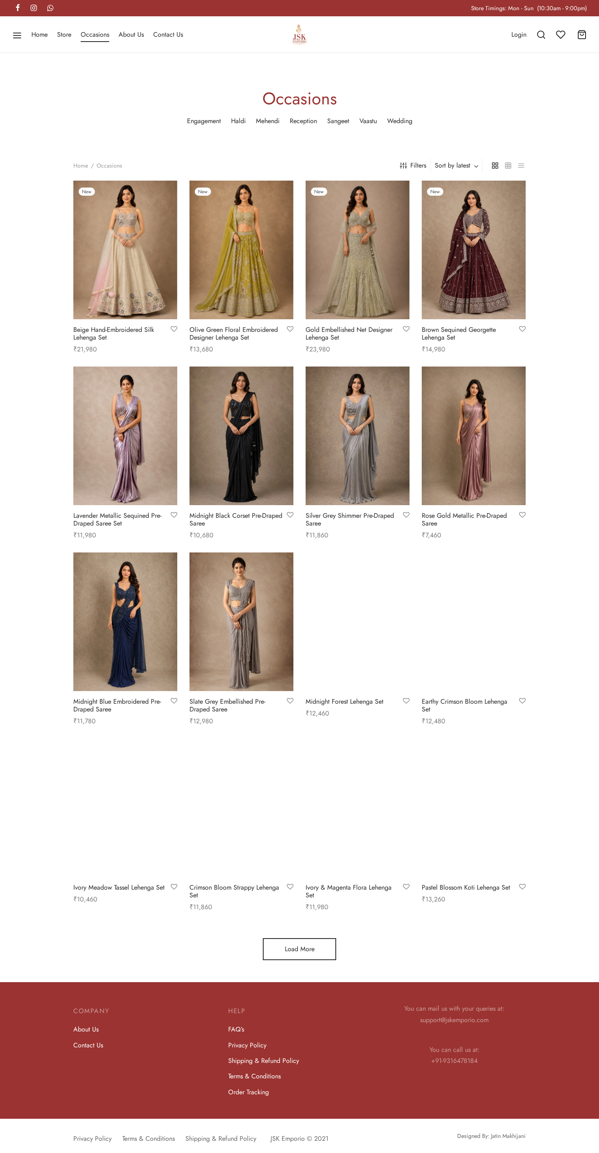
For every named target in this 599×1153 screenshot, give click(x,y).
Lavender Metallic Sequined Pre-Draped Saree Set (117, 519)
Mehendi (268, 121)
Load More (300, 949)
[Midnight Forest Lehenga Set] (358, 621)
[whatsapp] (50, 8)
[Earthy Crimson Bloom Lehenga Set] (474, 621)
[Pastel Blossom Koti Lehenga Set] (474, 807)
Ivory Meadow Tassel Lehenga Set (119, 887)
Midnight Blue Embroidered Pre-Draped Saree (117, 705)
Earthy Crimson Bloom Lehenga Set (464, 705)
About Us (131, 34)
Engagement (204, 121)
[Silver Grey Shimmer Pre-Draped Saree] (358, 436)
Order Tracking (248, 1092)
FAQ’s (236, 1029)
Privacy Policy (247, 1045)
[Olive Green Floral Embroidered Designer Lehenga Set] (241, 250)
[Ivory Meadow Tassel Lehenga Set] (125, 807)
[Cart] (582, 35)
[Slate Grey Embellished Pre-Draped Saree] (241, 621)
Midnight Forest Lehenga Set (344, 701)
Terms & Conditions (254, 1076)
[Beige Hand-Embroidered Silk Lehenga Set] (125, 250)
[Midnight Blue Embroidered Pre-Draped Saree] (125, 621)
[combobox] (457, 165)
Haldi (238, 121)
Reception (303, 121)
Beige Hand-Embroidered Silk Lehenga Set (113, 333)
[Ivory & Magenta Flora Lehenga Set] (358, 807)
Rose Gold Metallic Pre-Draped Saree (464, 519)
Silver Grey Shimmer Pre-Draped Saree (350, 519)
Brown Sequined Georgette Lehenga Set (459, 333)
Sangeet (338, 121)
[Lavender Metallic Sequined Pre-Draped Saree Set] (125, 436)
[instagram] (33, 8)
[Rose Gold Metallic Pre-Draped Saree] (474, 436)
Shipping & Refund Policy (263, 1060)
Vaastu (368, 121)
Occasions (95, 34)
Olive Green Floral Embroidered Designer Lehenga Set (233, 333)
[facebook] (17, 8)
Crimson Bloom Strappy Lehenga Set (234, 891)
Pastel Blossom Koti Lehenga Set (466, 887)
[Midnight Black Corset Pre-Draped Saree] (241, 436)
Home (39, 34)
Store (64, 34)
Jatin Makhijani (508, 1136)
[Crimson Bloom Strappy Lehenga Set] (241, 807)
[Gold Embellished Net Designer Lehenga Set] (358, 250)
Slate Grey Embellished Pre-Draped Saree (227, 705)
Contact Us (168, 34)
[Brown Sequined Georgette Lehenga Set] (474, 250)
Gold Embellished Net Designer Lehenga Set (349, 333)
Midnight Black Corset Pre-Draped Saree (235, 519)
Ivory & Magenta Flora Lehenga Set (349, 891)
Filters (418, 165)
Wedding (399, 121)
